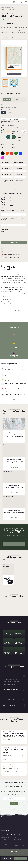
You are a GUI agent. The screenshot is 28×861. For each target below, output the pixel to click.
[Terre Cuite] (19, 138)
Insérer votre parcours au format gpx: (10, 93)
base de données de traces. (11, 107)
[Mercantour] (8, 131)
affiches (3, 289)
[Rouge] (11, 153)
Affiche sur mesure (10, 5)
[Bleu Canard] (8, 138)
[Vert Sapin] (14, 138)
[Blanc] (7, 157)
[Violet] (2, 157)
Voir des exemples (17, 191)
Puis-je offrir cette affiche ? (14, 705)
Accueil (3, 5)
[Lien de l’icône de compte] (21, 2)
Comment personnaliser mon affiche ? (14, 676)
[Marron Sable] (24, 138)
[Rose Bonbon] (8, 145)
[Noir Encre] (14, 145)
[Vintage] (3, 138)
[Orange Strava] (7, 153)
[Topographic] (24, 131)
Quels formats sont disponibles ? (14, 689)
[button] (10, 19)
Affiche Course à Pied (7, 13)
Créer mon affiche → (14, 544)
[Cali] (19, 131)
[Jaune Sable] (3, 145)
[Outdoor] (3, 131)
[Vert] (16, 153)
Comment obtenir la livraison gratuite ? (14, 700)
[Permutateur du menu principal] (2, 2)
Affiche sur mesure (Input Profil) (9, 7)
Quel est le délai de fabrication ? (14, 695)
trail (9, 274)
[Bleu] (20, 153)
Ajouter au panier (14, 242)
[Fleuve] (14, 131)
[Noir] (2, 153)
